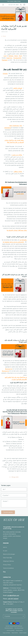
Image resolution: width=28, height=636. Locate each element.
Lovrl (5, 56)
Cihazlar (5, 73)
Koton (16, 56)
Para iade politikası (19, 628)
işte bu (5, 547)
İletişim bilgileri (23, 632)
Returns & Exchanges (9, 554)
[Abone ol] (23, 616)
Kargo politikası (6, 632)
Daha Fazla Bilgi (7, 557)
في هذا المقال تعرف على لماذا (19, 377)
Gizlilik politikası (10, 630)
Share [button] (4, 36)
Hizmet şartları (19, 630)
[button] (3, 4)
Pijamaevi (5, 60)
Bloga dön (15, 477)
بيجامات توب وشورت (17, 155)
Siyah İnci (9, 58)
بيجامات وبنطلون (18, 171)
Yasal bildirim (15, 632)
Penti (20, 56)
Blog (4, 571)
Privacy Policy (7, 564)
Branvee (11, 626)
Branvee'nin (8, 369)
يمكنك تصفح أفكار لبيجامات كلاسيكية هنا (17, 230)
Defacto (11, 56)
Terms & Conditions (8, 568)
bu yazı (5, 550)
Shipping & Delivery (8, 561)
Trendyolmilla (17, 58)
